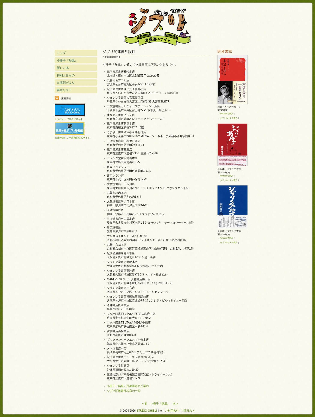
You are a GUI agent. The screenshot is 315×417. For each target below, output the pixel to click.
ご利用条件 (172, 410)
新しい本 (63, 67)
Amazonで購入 (226, 114)
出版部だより (66, 82)
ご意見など (188, 410)
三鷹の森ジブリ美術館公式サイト (72, 137)
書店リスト (64, 90)
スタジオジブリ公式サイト (69, 119)
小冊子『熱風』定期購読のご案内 (128, 386)
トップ (61, 53)
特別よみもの (66, 75)
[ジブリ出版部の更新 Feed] (57, 98)
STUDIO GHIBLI (146, 410)
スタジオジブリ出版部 (157, 26)
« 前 (144, 403)
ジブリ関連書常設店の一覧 (123, 390)
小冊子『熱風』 (160, 403)
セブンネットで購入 (228, 118)
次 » (175, 403)
